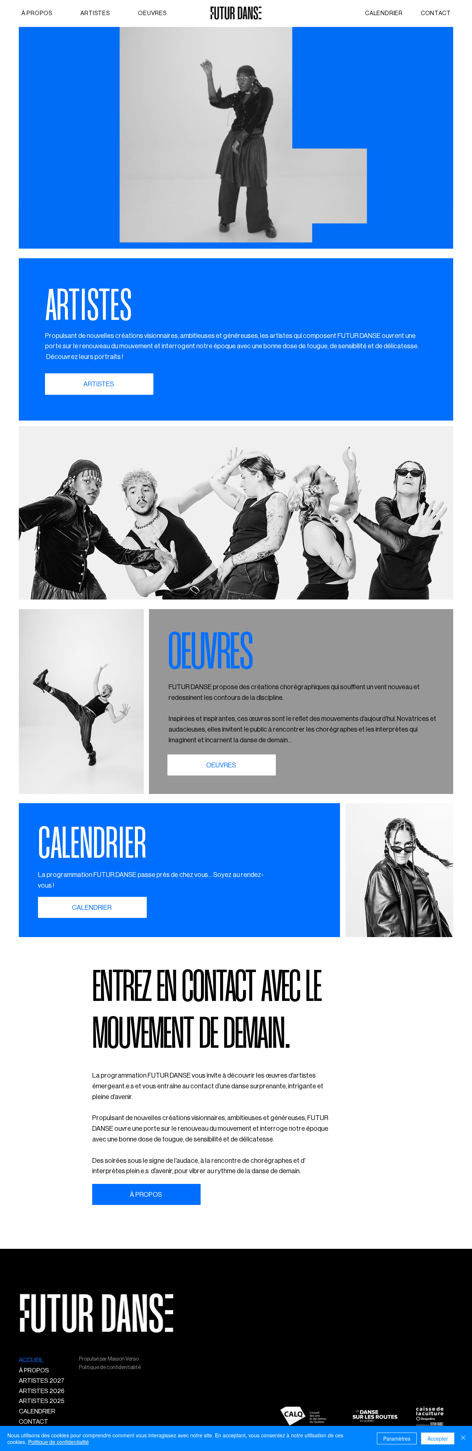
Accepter (437, 1438)
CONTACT (33, 1422)
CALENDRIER (37, 1411)
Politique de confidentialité (110, 1367)
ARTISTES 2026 (42, 1391)
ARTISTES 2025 (42, 1401)
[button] (109, 13)
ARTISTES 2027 (42, 1381)
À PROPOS (34, 1370)
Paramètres (396, 1438)
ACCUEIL (31, 1360)
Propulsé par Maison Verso (109, 1359)
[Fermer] (463, 1438)
